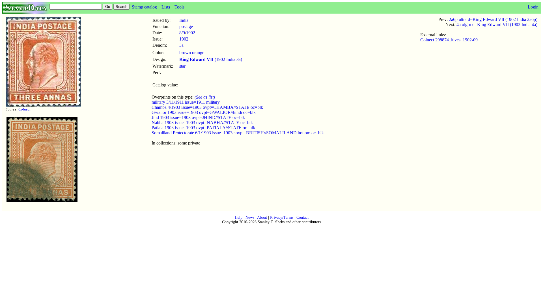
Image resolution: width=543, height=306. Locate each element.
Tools (179, 7)
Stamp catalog (144, 7)
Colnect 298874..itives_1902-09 (449, 39)
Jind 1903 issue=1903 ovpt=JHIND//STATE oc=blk (198, 117)
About (262, 217)
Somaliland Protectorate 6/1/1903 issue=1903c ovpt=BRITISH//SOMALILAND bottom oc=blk (238, 132)
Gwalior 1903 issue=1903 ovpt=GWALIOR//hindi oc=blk (204, 112)
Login (533, 7)
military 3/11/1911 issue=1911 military (186, 102)
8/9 (182, 32)
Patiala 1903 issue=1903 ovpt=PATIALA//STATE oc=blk (203, 127)
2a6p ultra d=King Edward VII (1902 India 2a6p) (493, 19)
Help (238, 217)
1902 (190, 32)
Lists (165, 7)
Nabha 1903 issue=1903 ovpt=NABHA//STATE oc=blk (202, 122)
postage (186, 26)
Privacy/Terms (281, 217)
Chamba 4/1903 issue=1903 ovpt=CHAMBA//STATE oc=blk (207, 107)
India (183, 20)
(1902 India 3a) (210, 59)
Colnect (24, 109)
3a (181, 45)
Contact (302, 217)
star (182, 66)
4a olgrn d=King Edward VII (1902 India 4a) (496, 24)
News (249, 217)
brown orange (191, 52)
